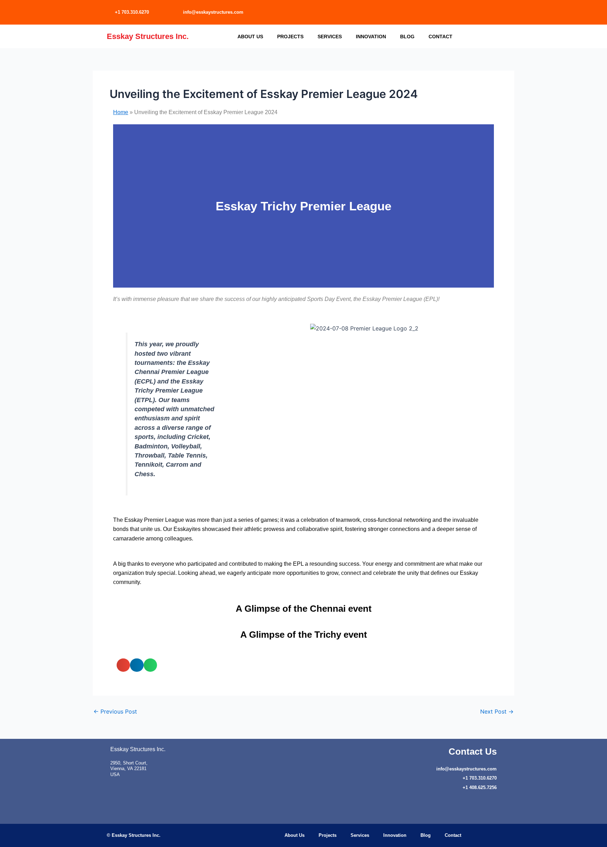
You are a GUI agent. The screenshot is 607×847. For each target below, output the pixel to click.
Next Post (497, 711)
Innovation (371, 36)
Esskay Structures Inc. (148, 36)
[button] (120, 206)
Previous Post (115, 711)
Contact (440, 36)
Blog (407, 36)
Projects (290, 36)
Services (330, 36)
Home (120, 112)
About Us (250, 36)
